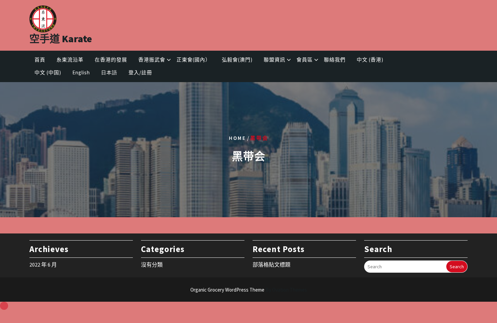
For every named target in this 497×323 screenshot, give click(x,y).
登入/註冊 (140, 72)
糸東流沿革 (70, 59)
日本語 (109, 72)
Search (457, 267)
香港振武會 (151, 59)
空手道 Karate (60, 38)
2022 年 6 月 (43, 264)
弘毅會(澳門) (237, 59)
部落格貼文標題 (271, 264)
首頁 (39, 59)
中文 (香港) (370, 59)
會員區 (305, 59)
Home (237, 137)
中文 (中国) (47, 72)
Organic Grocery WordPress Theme (248, 290)
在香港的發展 (111, 59)
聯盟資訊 (274, 59)
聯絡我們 (335, 59)
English (81, 72)
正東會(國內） (193, 59)
